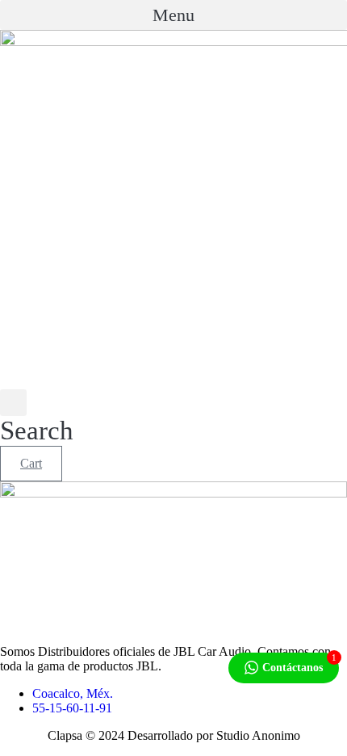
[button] (173, 15)
